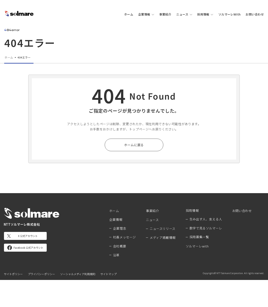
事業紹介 (165, 14)
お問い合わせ (255, 14)
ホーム (128, 14)
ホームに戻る (134, 145)
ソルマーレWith (229, 14)
